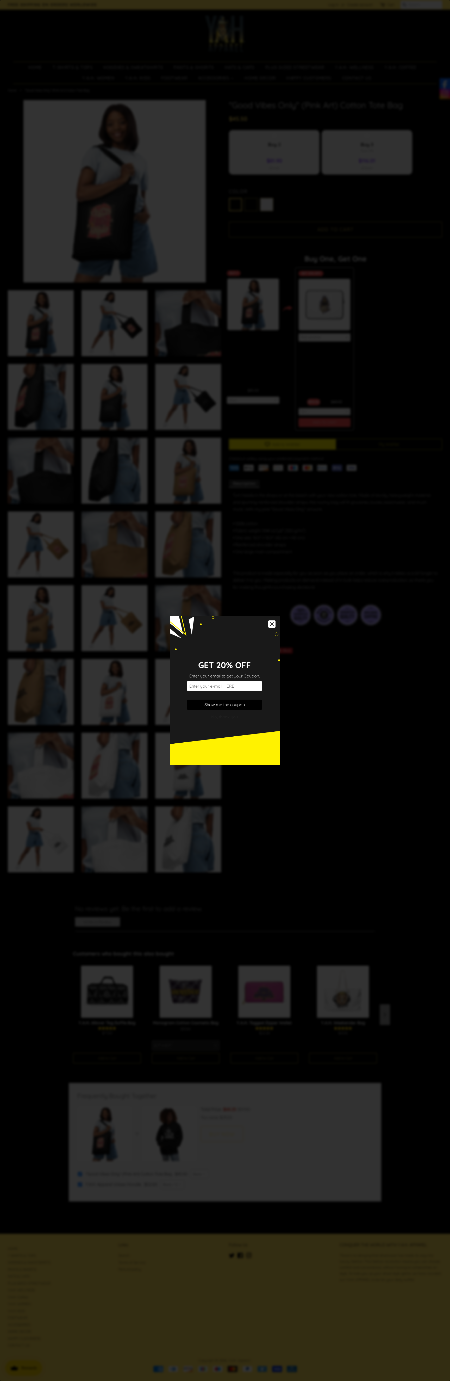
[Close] (272, 624)
